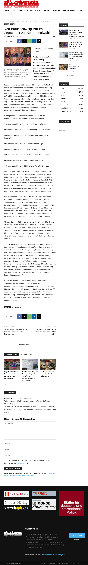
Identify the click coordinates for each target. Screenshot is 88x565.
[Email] (39, 41)
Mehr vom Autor (26, 355)
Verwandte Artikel (12, 355)
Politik (13, 11)
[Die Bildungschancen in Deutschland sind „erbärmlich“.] (48, 364)
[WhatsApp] (29, 41)
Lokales (29, 11)
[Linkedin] (34, 41)
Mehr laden (70, 76)
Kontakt (8, 16)
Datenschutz (22, 463)
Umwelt (46, 11)
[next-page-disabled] (64, 129)
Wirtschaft (56, 11)
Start (7, 11)
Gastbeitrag (10, 36)
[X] (24, 41)
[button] (81, 11)
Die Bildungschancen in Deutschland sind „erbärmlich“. (47, 374)
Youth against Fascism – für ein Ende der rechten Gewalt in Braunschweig (15, 332)
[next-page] (9, 384)
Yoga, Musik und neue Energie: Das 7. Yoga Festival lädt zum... (76, 44)
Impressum (65, 563)
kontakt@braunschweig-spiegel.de (53, 555)
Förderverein (75, 563)
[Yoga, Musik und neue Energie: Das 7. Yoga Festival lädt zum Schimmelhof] (12, 364)
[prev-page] (5, 384)
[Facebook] (19, 41)
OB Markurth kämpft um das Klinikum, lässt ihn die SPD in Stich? (46, 332)
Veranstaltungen (69, 11)
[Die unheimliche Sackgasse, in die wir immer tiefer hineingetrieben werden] (63, 32)
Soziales (37, 11)
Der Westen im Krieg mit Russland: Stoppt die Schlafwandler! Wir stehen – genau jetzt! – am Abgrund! (30, 376)
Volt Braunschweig (17, 307)
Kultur (21, 11)
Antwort (6, 412)
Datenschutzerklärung (53, 563)
